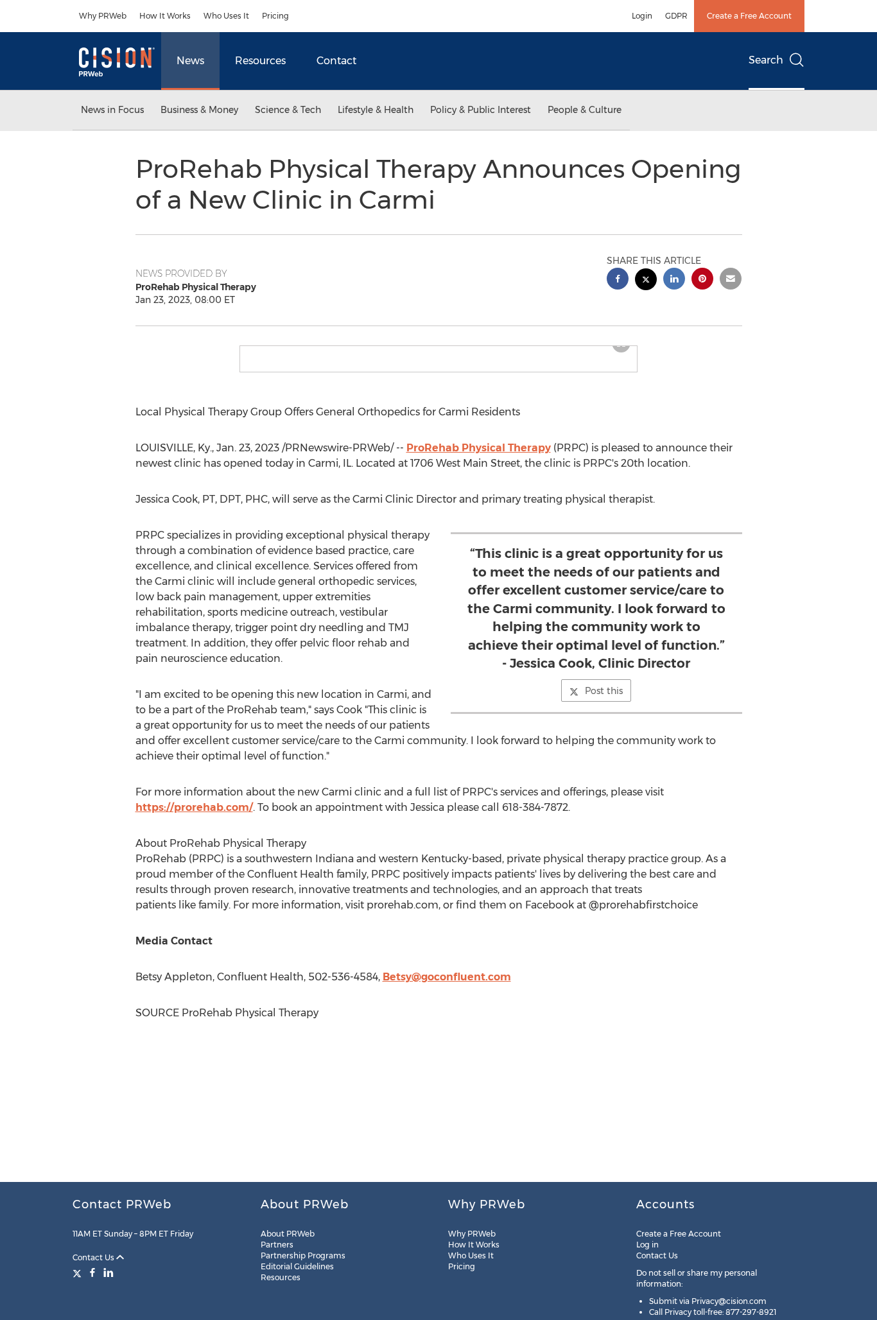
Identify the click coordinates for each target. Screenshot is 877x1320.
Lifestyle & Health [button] (375, 110)
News (190, 61)
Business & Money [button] (199, 110)
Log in (647, 1244)
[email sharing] (731, 280)
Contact (336, 61)
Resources (260, 61)
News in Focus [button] (112, 110)
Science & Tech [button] (288, 110)
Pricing (275, 16)
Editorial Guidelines (297, 1266)
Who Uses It (226, 16)
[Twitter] (79, 1272)
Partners (277, 1244)
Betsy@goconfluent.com (447, 987)
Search (766, 60)
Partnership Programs (303, 1255)
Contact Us (94, 1257)
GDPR (676, 16)
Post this (604, 701)
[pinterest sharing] (702, 280)
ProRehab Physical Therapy (478, 458)
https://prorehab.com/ (194, 818)
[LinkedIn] (108, 1272)
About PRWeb (288, 1233)
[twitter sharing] (646, 280)
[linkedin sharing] (674, 280)
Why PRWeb (102, 16)
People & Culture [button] (584, 110)
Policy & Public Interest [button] (480, 110)
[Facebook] (92, 1272)
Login (642, 16)
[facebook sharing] (618, 280)
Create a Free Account (749, 16)
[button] (438, 351)
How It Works (165, 16)
